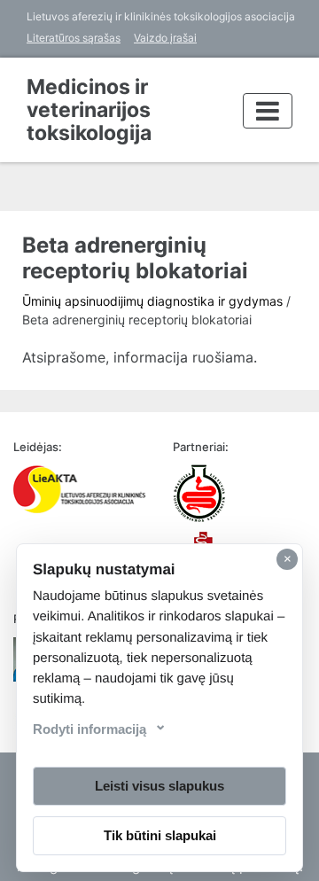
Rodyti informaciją (89, 729)
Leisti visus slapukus (159, 785)
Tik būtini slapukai (160, 835)
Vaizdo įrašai (165, 37)
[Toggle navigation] (267, 111)
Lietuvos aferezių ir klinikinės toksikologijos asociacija (161, 16)
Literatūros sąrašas (74, 37)
